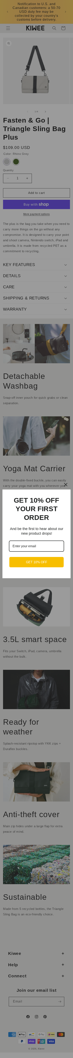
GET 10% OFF (36, 562)
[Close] (66, 484)
